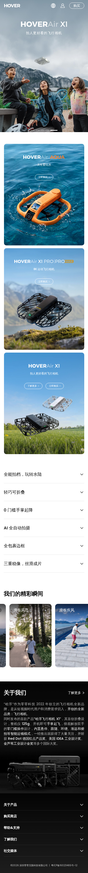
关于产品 (10, 804)
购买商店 (10, 816)
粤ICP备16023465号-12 (64, 865)
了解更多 (43, 116)
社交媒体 (10, 850)
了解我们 (10, 839)
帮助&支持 (12, 827)
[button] (34, 130)
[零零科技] (12, 5)
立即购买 (43, 177)
